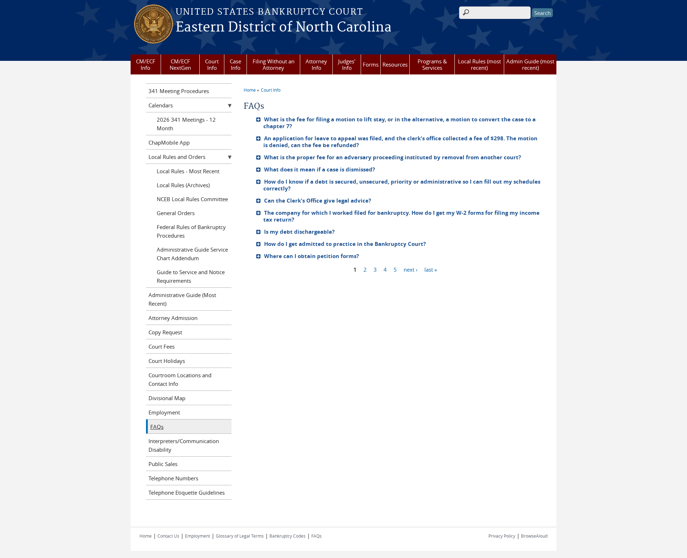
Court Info (212, 64)
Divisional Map (166, 398)
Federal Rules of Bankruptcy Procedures (191, 231)
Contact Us (168, 536)
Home (250, 90)
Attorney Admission (173, 317)
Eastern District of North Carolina (283, 27)
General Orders (176, 213)
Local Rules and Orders (176, 156)
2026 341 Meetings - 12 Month (186, 124)
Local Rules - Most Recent (188, 171)
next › (411, 269)
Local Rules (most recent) (479, 64)
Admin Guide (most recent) (530, 64)
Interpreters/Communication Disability (183, 445)
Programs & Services (432, 64)
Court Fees (161, 346)
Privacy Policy (501, 536)
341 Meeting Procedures (178, 90)
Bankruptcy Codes (287, 536)
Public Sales (162, 463)
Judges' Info (346, 64)
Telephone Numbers (173, 478)
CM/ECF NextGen (180, 64)
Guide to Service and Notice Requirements (191, 276)
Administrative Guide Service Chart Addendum (192, 254)
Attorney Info (316, 64)
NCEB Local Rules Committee (192, 199)
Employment (164, 412)
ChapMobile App (169, 142)
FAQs (157, 426)
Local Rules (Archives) (183, 185)
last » (430, 269)
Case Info (235, 64)
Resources (395, 64)
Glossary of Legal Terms (240, 536)
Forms (371, 64)
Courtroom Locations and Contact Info (179, 379)
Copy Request (165, 332)
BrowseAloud (534, 536)
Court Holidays (166, 360)
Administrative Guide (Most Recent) (182, 299)
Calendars (160, 105)
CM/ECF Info (145, 64)
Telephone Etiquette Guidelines (186, 492)
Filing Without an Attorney (273, 64)
